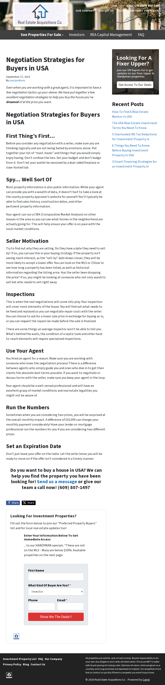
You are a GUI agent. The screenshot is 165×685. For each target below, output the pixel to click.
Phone (33, 600)
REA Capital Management (111, 35)
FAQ (141, 35)
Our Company (85, 11)
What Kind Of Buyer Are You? (49, 585)
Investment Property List (20, 659)
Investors (77, 35)
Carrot (146, 680)
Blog (26, 664)
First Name (36, 570)
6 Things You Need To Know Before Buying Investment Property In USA (131, 150)
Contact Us (106, 11)
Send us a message (57, 481)
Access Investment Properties (139, 11)
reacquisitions (17, 80)
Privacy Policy (12, 664)
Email (62, 600)
